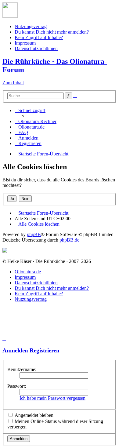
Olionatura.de (28, 271)
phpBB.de (69, 239)
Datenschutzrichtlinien (36, 48)
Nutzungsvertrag (31, 26)
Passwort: (16, 386)
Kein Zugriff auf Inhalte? (39, 37)
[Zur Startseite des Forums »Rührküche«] (10, 16)
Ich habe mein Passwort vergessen (52, 398)
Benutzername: (21, 369)
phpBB (34, 234)
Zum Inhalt (13, 82)
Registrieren (45, 350)
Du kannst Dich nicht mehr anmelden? (52, 32)
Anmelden (15, 350)
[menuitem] (35, 121)
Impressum (25, 43)
